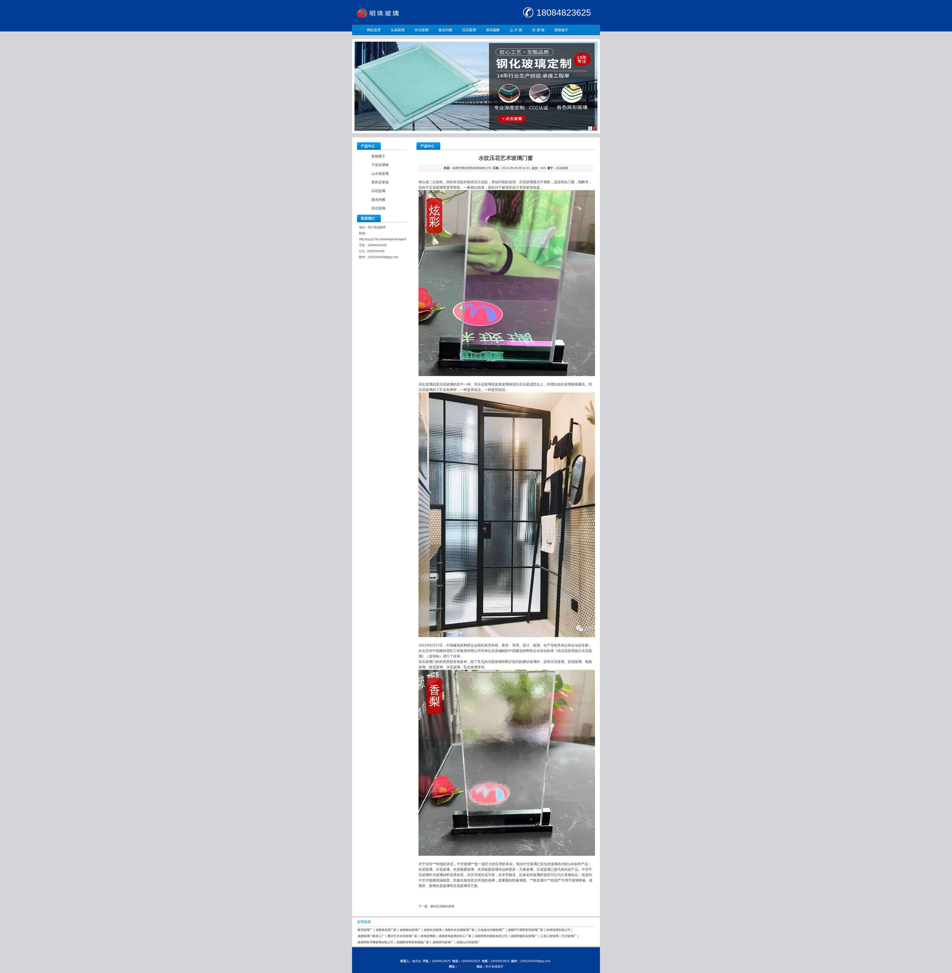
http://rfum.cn (466, 966)
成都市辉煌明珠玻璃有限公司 (471, 168)
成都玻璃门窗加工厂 (370, 936)
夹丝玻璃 (421, 30)
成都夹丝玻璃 (433, 930)
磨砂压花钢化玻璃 (442, 906)
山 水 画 (516, 30)
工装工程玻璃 (549, 936)
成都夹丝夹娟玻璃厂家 (460, 930)
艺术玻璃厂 (569, 936)
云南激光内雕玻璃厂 (491, 930)
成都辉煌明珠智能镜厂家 (412, 942)
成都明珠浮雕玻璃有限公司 (375, 942)
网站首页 (374, 30)
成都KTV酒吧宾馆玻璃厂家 (525, 930)
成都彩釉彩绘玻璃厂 (523, 936)
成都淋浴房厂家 (386, 930)
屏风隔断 (493, 30)
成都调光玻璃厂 (442, 942)
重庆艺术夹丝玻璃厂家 (402, 936)
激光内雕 (445, 30)
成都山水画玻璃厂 (468, 942)
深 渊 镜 (538, 30)
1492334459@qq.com (383, 257)
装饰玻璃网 (427, 936)
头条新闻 (398, 30)
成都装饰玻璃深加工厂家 (455, 936)
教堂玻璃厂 (364, 930)
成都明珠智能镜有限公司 (491, 936)
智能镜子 (561, 30)
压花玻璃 (469, 30)
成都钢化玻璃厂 (410, 930)
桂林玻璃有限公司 (558, 930)
